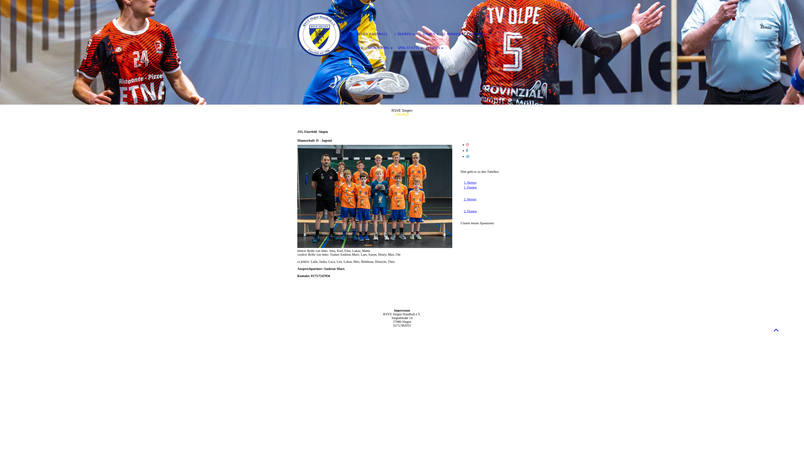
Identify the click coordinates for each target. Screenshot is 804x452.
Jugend (353, 48)
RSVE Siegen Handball (367, 34)
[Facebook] (467, 150)
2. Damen (477, 34)
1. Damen (427, 34)
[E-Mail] (467, 156)
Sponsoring (378, 48)
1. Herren (402, 34)
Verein (434, 48)
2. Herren (452, 34)
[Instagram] (467, 144)
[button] (776, 330)
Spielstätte (408, 48)
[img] (319, 34)
